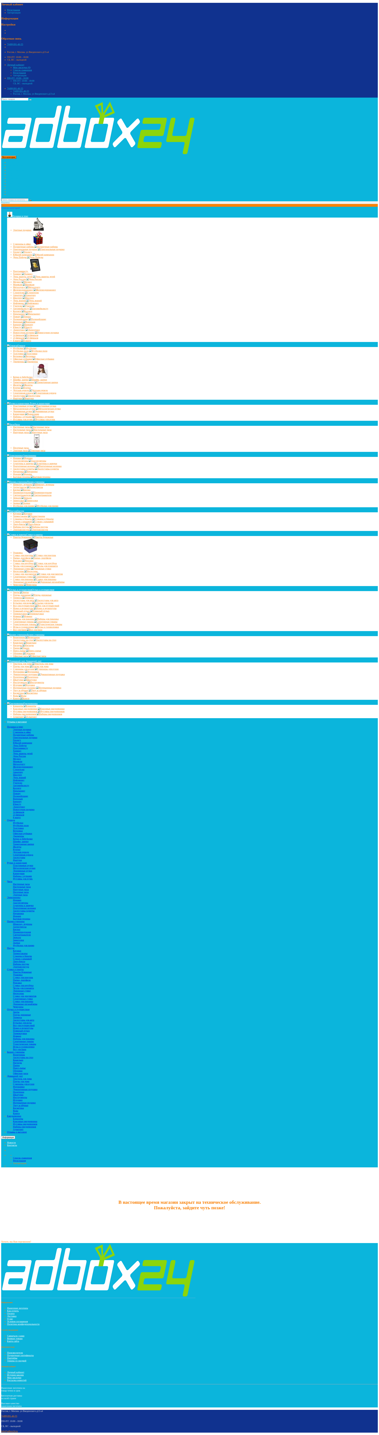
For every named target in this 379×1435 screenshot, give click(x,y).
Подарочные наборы (23, 246)
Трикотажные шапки (24, 382)
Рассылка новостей (17, 1380)
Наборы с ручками (22, 416)
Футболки (18, 348)
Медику (17, 282)
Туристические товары (25, 624)
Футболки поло (21, 351)
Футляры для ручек (23, 419)
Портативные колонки (24, 466)
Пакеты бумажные (22, 537)
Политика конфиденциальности (23, 1324)
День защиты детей (23, 276)
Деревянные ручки (23, 411)
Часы (9, 173)
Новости (11, 1142)
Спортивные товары (23, 621)
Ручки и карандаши (17, 170)
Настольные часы (22, 429)
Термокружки (20, 613)
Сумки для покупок (23, 555)
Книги (16, 698)
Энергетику (19, 330)
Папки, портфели (22, 558)
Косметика (18, 693)
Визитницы (19, 637)
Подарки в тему (15, 165)
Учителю (18, 306)
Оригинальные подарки (25, 249)
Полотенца (19, 677)
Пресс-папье (19, 650)
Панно (16, 648)
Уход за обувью (21, 690)
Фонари (17, 474)
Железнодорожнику (23, 290)
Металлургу (19, 287)
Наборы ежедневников (25, 714)
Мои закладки (14, 1377)
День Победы (20, 257)
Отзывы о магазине (17, 722)
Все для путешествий (24, 605)
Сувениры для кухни (24, 669)
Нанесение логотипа (17, 1308)
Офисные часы (21, 656)
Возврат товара (15, 1338)
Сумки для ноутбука (23, 563)
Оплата (11, 1313)
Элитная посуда (21, 529)
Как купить (13, 1311)
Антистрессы (20, 487)
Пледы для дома (21, 666)
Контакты (12, 1145)
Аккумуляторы (21, 461)
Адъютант (18, 717)
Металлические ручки (24, 408)
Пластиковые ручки (23, 406)
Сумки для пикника (23, 579)
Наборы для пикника (24, 619)
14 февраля (19, 335)
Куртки (17, 387)
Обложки (18, 653)
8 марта (17, 340)
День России (20, 279)
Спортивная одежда (23, 393)
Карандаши (19, 414)
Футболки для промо (24, 506)
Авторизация (13, 12)
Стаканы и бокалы (22, 519)
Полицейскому (21, 319)
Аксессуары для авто (24, 600)
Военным (18, 322)
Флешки (17, 458)
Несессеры (18, 571)
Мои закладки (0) (21, 67)
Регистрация (13, 10)
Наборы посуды (21, 527)
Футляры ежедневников (25, 711)
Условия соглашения (17, 1321)
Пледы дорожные (22, 595)
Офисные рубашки (23, 359)
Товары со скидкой (16, 1360)
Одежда (11, 167)
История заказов (15, 1375)
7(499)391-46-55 (15, 44)
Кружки (17, 513)
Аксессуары (19, 395)
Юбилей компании (23, 254)
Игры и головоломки (24, 627)
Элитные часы (20, 450)
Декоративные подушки (25, 674)
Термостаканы (20, 516)
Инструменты (20, 682)
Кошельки (18, 642)
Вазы (16, 695)
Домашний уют (15, 191)
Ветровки (18, 356)
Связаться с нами (15, 1336)
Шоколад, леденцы (23, 484)
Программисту (21, 271)
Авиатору (18, 295)
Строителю (19, 292)
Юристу (17, 327)
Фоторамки (19, 671)
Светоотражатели (22, 495)
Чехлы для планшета (23, 566)
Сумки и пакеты (15, 183)
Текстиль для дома (22, 663)
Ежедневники (14, 194)
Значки (17, 503)
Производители (15, 1352)
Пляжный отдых (21, 611)
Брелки (17, 490)
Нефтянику (19, 303)
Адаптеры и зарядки (23, 463)
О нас (10, 1319)
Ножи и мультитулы (23, 608)
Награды (18, 645)
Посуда (10, 181)
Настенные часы (21, 427)
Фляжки (17, 616)
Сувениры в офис (22, 244)
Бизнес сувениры (16, 189)
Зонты (16, 592)
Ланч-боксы (19, 524)
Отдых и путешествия (18, 186)
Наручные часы (21, 432)
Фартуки (18, 398)
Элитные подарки (22, 230)
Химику (17, 274)
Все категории (14, 162)
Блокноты (18, 706)
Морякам (18, 284)
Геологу (17, 252)
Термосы (18, 597)
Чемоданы (18, 584)
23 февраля (19, 338)
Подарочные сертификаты (20, 1355)
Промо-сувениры (16, 178)
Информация (8, 1137)
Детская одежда (21, 390)
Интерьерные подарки (24, 687)
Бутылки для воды (22, 603)
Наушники (18, 471)
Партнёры (12, 1358)
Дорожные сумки (22, 568)
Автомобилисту (21, 308)
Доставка (11, 1316)
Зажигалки (19, 500)
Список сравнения (22, 70)
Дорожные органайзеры (25, 582)
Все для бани (20, 629)
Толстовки (18, 353)
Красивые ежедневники (25, 709)
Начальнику (19, 314)
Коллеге (17, 311)
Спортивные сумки (23, 576)
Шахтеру (18, 298)
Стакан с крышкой (22, 521)
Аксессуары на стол (23, 640)
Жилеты (17, 385)
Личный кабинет (15, 1372)
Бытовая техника (22, 477)
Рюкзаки (17, 560)
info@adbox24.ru (9, 1431)
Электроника (13, 175)
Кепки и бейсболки (23, 377)
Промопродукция (22, 492)
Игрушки (18, 685)
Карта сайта (13, 1341)
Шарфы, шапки (21, 379)
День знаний (20, 300)
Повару (17, 316)
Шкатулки (18, 679)
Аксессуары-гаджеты (24, 469)
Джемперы (19, 361)
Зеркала (17, 498)
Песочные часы (21, 448)
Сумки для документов (25, 574)
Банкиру (17, 324)
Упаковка (18, 552)
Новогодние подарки (24, 332)
